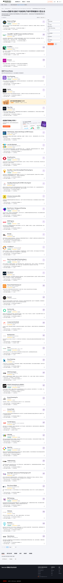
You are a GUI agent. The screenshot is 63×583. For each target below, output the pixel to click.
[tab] (3, 554)
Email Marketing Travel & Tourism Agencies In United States (21, 8)
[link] (23, 1)
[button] (55, 1)
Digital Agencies (7, 8)
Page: (10, 547)
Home (2, 8)
